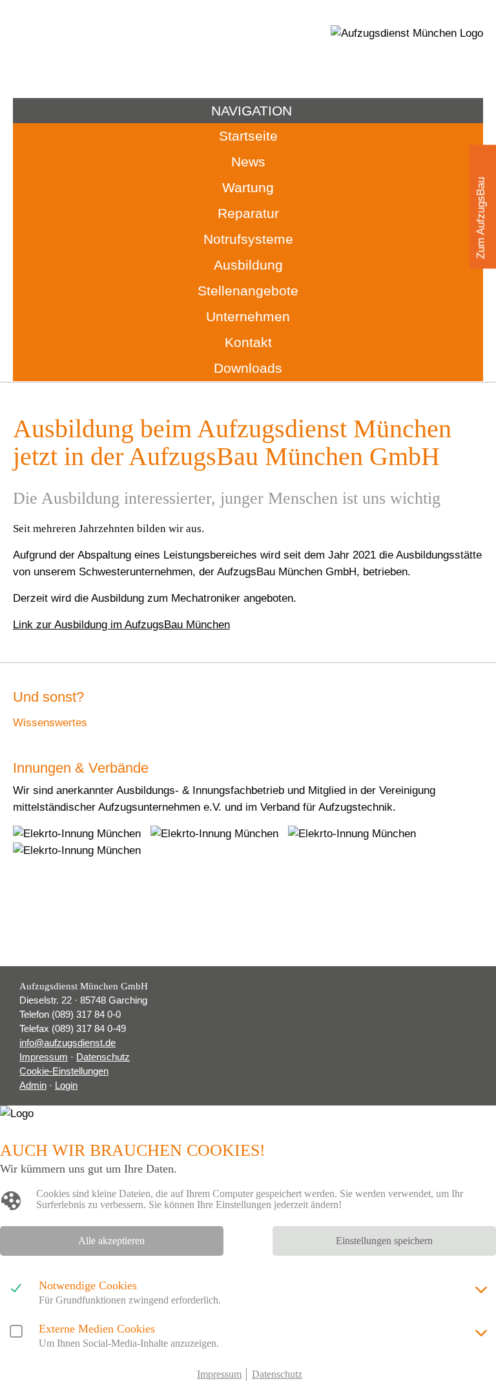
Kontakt (248, 342)
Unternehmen (248, 316)
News (248, 161)
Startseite (248, 135)
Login (66, 1085)
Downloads (248, 368)
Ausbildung (248, 264)
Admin (32, 1085)
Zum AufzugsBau (481, 218)
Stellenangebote (248, 290)
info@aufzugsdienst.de (67, 1042)
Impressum (43, 1056)
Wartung (248, 187)
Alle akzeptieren (111, 1240)
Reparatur (248, 213)
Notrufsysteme (248, 239)
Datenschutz (103, 1056)
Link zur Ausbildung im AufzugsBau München (121, 625)
